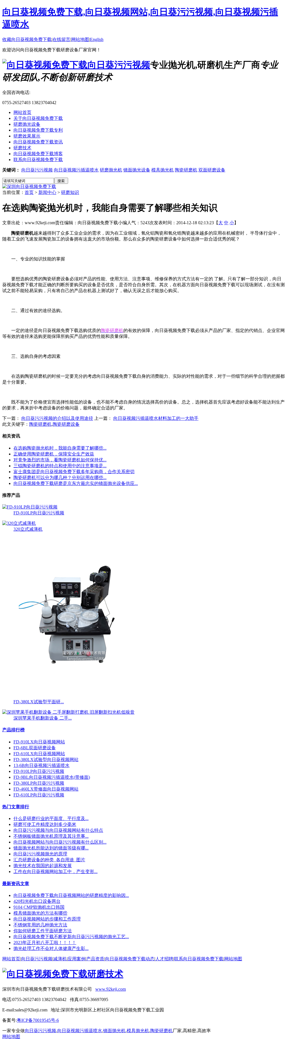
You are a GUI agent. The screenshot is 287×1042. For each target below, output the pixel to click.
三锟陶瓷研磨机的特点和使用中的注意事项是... (60, 465)
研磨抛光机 (111, 170)
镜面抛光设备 (136, 170)
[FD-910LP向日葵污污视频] (29, 507)
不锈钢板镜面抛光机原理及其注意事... (51, 836)
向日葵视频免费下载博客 (38, 153)
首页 (29, 192)
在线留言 (61, 39)
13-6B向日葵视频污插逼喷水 (41, 765)
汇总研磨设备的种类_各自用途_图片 (49, 859)
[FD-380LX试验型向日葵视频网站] (78, 697)
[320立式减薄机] (19, 523)
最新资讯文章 (15, 883)
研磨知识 (70, 192)
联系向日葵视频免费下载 (38, 159)
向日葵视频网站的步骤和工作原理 (47, 919)
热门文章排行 (15, 806)
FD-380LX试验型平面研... (38, 701)
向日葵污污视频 (37, 170)
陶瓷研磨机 (186, 170)
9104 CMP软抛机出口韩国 (38, 907)
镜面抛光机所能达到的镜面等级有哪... (51, 848)
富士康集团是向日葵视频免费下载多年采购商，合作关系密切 (74, 471)
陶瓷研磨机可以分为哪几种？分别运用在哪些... (60, 477)
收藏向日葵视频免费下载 (27, 39)
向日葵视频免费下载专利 (38, 130)
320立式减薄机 (28, 529)
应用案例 (76, 958)
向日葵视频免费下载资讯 (38, 141)
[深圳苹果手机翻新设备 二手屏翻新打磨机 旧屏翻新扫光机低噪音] (68, 712)
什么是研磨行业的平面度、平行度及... (51, 818)
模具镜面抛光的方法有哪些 (40, 913)
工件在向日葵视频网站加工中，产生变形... (55, 871)
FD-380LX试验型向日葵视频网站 (45, 759)
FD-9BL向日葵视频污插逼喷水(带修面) (51, 777)
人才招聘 (164, 958)
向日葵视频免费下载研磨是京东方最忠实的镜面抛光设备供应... (75, 483)
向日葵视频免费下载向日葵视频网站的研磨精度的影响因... (71, 895)
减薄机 (60, 958)
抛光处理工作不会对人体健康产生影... (51, 948)
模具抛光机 (162, 170)
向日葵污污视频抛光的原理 (40, 853)
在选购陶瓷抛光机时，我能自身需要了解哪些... (60, 448)
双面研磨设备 (211, 170)
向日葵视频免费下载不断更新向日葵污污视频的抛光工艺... (71, 936)
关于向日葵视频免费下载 (38, 118)
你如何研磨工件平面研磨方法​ (42, 930)
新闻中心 (47, 192)
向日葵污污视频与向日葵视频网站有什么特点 (58, 830)
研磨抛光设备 (26, 124)
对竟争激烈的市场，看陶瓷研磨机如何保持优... (60, 459)
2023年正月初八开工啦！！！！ (44, 942)
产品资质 (95, 958)
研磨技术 (22, 147)
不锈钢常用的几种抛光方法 (40, 924)
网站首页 (22, 112)
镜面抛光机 (114, 1030)
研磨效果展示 (26, 136)
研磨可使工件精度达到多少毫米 (44, 824)
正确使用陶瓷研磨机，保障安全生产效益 (53, 454)
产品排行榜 (13, 729)
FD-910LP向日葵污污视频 (38, 512)
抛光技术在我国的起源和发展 (42, 865)
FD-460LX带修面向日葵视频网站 (45, 789)
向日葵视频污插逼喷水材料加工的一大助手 (155, 418)
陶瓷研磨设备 (66, 424)
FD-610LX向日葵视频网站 (39, 753)
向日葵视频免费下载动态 (129, 958)
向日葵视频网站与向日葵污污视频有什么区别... (60, 842)
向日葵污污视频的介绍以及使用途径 (57, 418)
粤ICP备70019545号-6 (38, 1020)
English (96, 39)
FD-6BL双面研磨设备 (34, 747)
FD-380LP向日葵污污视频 (38, 783)
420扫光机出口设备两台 (37, 901)
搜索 (61, 181)
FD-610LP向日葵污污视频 (38, 795)
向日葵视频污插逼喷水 (76, 170)
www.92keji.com (110, 989)
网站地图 (80, 39)
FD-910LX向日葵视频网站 (39, 741)
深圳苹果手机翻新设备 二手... (42, 718)
